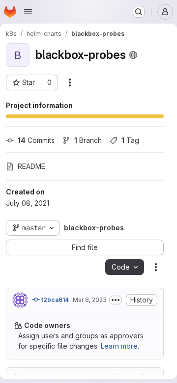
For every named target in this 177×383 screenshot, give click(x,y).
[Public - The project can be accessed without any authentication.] (133, 55)
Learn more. (120, 346)
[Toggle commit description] (115, 300)
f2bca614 (54, 299)
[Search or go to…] (139, 12)
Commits (36, 140)
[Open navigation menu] (28, 12)
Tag (130, 140)
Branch (88, 140)
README (31, 166)
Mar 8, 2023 (90, 299)
